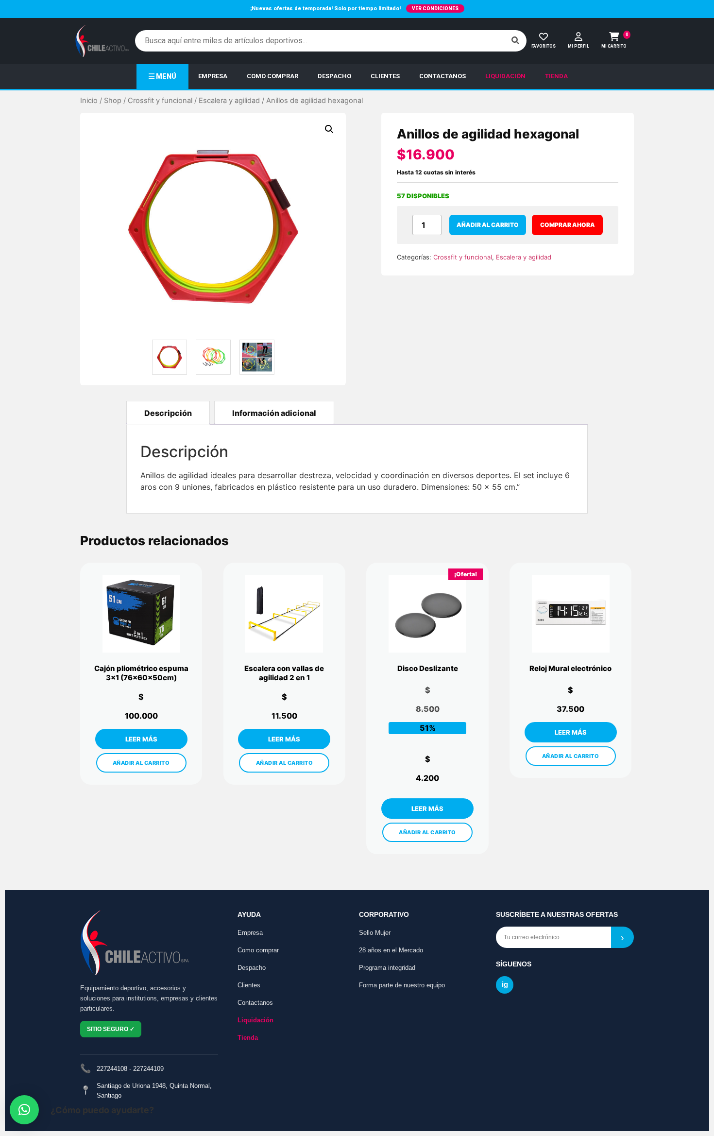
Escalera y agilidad (229, 100)
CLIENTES (385, 76)
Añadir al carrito (488, 224)
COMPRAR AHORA (567, 224)
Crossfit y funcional (160, 100)
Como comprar (258, 950)
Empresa (250, 932)
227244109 (148, 1068)
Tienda (248, 1037)
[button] (329, 129)
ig (505, 984)
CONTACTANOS (442, 76)
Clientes (249, 985)
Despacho (252, 967)
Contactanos (255, 1002)
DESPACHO (334, 76)
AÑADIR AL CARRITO (141, 762)
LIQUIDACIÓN (505, 76)
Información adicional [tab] (274, 413)
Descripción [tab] (168, 413)
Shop (112, 100)
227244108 (112, 1068)
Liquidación (255, 1020)
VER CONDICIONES (435, 8)
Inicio (89, 100)
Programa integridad (387, 967)
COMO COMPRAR (272, 76)
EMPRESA (212, 76)
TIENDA (556, 76)
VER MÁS (141, 739)
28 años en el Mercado (391, 950)
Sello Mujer (375, 932)
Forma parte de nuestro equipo (402, 985)
